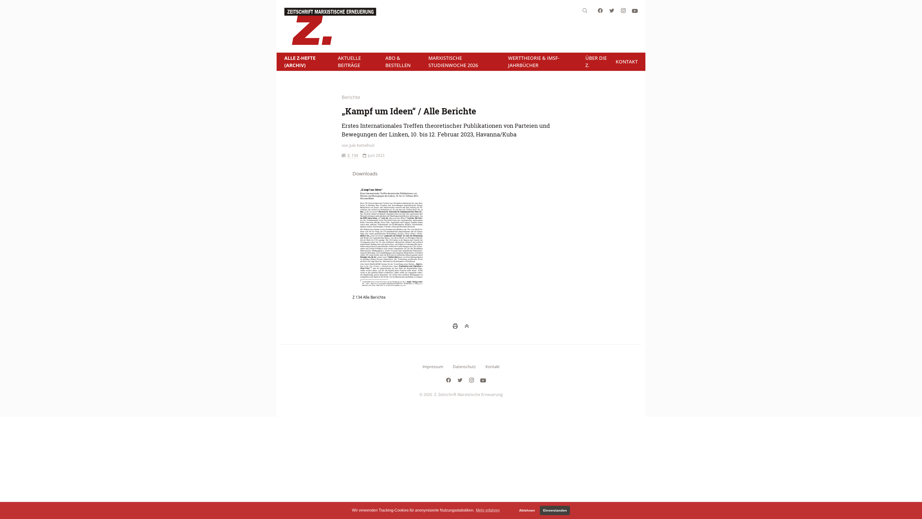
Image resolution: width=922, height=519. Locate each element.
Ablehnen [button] (527, 510)
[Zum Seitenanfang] (467, 326)
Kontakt (492, 366)
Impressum (433, 366)
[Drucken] (455, 326)
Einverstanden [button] (555, 510)
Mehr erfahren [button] (488, 510)
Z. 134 (352, 155)
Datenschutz (464, 366)
